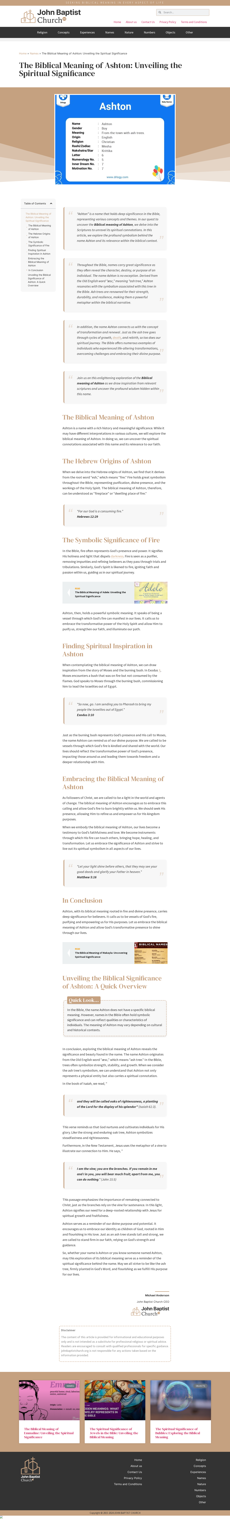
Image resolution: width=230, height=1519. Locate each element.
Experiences (87, 32)
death (117, 337)
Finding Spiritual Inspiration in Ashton (39, 252)
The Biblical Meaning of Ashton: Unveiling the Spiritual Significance (38, 217)
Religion (42, 32)
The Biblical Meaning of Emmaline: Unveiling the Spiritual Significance (49, 1433)
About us (131, 22)
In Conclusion (35, 270)
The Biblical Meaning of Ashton (39, 227)
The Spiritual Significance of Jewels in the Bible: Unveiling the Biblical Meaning (114, 1433)
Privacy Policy (167, 22)
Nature (129, 32)
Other (189, 32)
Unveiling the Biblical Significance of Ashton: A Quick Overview (39, 280)
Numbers (149, 32)
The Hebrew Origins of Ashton (39, 235)
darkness (117, 556)
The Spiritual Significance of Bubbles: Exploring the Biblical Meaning (177, 1433)
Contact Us (148, 22)
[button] (51, 203)
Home (117, 22)
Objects (170, 32)
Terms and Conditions (194, 22)
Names (109, 32)
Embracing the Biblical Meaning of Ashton (38, 262)
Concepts (64, 32)
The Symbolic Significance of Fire (38, 243)
